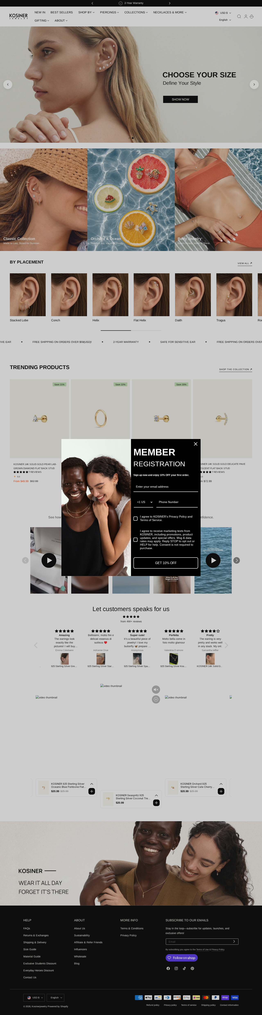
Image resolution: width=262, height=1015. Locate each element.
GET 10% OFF (166, 563)
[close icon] (196, 444)
